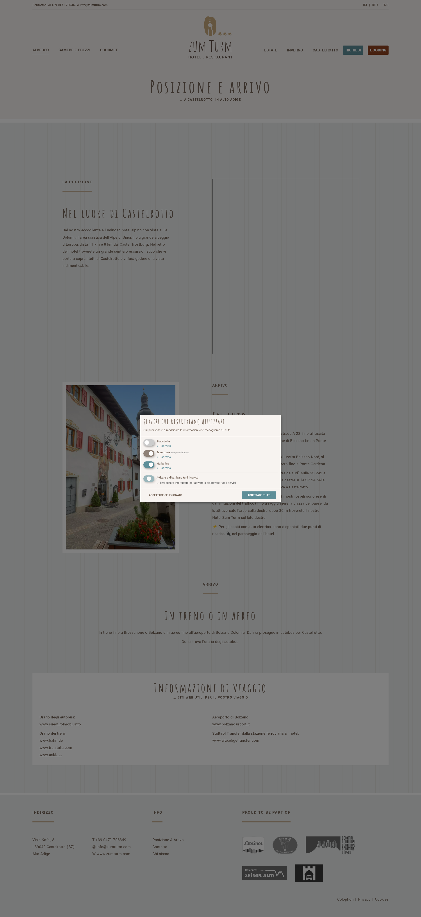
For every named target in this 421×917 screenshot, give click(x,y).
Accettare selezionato (165, 495)
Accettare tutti (259, 495)
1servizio (164, 446)
